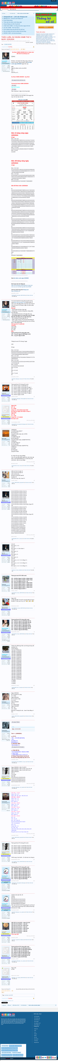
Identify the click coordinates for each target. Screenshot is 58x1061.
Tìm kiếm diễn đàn (5, 9)
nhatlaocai (22, 939)
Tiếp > (24, 49)
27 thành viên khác (26, 378)
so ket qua (36, 1040)
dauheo (51, 40)
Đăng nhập (54, 0)
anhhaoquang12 (39, 42)
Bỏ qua (56, 1055)
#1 (34, 293)
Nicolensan (14, 570)
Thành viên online (40, 32)
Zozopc (20, 378)
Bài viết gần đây (13, 9)
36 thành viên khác (30, 882)
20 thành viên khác (30, 761)
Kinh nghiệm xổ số (37, 1023)
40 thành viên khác (28, 939)
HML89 (37, 40)
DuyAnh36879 (45, 37)
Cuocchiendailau (14, 422)
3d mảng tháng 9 (5, 1045)
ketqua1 (35, 1033)
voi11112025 (38, 35)
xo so (35, 1032)
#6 (34, 480)
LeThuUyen (50, 35)
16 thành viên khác (29, 861)
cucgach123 (17, 939)
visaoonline (13, 759)
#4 (34, 422)
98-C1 (18, 538)
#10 (34, 685)
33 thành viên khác (27, 687)
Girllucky (12, 590)
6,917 (9, 661)
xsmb (35, 1030)
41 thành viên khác (30, 424)
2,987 (9, 507)
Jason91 (12, 480)
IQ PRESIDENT (48, 42)
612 (9, 708)
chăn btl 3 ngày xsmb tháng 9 (15, 1045)
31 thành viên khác (26, 538)
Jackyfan (40, 40)
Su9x (54, 40)
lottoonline (18, 295)
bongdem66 (38, 33)
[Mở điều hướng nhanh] (33, 13)
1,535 (9, 612)
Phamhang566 (23, 398)
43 (9, 706)
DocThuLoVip (42, 34)
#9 (34, 631)
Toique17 (43, 42)
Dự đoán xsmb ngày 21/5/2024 (21, 278)
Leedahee (46, 35)
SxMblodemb (46, 36)
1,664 (9, 635)
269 (9, 588)
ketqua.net (36, 1028)
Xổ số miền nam (37, 1019)
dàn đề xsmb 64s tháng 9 (7, 1054)
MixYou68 (13, 463)
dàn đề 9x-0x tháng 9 (16, 1052)
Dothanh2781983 (39, 36)
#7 (34, 536)
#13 (34, 785)
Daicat (53, 33)
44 (9, 484)
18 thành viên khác (28, 716)
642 (9, 486)
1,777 (9, 401)
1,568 (9, 505)
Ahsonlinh (13, 912)
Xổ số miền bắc (36, 1016)
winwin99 (42, 35)
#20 (34, 975)
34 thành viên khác (29, 912)
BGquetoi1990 (13, 631)
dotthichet (20, 570)
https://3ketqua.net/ (15, 291)
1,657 (9, 984)
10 (21, 49)
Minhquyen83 (38, 38)
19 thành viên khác (29, 633)
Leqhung (46, 38)
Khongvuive (13, 958)
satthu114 (13, 396)
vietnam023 (48, 39)
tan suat (35, 1037)
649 (9, 805)
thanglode (47, 34)
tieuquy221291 (14, 424)
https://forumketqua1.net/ (19, 302)
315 (9, 398)
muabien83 (38, 34)
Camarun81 (13, 835)
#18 (34, 937)
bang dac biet (36, 1042)
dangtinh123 (52, 39)
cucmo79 (42, 38)
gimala (12, 536)
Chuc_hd (48, 40)
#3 (34, 396)
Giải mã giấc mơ (37, 1024)
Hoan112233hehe (39, 37)
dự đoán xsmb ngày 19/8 (7, 1057)
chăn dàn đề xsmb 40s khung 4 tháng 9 (9, 1050)
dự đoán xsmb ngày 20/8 (18, 1057)
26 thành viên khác (28, 482)
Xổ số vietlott (36, 1021)
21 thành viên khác (30, 977)
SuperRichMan (42, 39)
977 (9, 963)
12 (9, 445)
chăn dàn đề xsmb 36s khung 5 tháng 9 (9, 1048)
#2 (34, 376)
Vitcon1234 (50, 38)
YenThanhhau (38, 41)
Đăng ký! (46, 27)
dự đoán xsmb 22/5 (8, 44)
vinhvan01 (13, 787)
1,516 (9, 421)
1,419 (9, 783)
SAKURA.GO (13, 685)
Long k (54, 36)
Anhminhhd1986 (14, 785)
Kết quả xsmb (21, 99)
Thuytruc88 (42, 33)
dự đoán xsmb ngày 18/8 (18, 1054)
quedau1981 (13, 293)
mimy (18, 465)
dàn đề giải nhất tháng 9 (6, 1052)
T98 (43, 36)
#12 (34, 759)
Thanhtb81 (51, 36)
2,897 (9, 938)
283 (9, 982)
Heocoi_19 (38, 39)
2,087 (9, 785)
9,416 (9, 885)
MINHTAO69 (23, 295)
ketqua (35, 1035)
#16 (34, 880)
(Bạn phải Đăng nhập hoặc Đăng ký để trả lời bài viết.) (25, 989)
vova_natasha (22, 787)
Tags (3, 995)
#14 (34, 835)
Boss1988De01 (14, 608)
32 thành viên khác (30, 398)
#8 (34, 590)
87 (9, 734)
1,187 (9, 808)
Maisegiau (17, 378)
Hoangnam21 (14, 882)
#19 (34, 958)
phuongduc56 (14, 398)
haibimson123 (13, 975)
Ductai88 (46, 33)
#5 (34, 463)
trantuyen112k (43, 41)
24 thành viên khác (29, 295)
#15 (34, 859)
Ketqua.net (25, 289)
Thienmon (50, 34)
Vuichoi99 (50, 33)
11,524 (8, 66)
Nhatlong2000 (14, 295)
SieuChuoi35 (13, 880)
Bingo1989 (44, 40)
